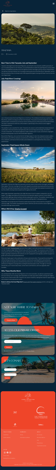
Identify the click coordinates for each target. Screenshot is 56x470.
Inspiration (23, 432)
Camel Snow (5, 434)
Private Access (40, 443)
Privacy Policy (6, 455)
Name (5, 367)
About (38, 432)
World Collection (6, 437)
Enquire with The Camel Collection (32, 282)
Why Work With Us (41, 437)
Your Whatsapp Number (9, 372)
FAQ (38, 440)
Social (5, 449)
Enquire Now (11, 320)
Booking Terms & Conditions (9, 458)
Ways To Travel (7, 432)
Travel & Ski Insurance (41, 445)
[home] (7, 4)
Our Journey (39, 434)
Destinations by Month (25, 437)
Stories (21, 434)
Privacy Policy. (30, 351)
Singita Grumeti (21, 209)
